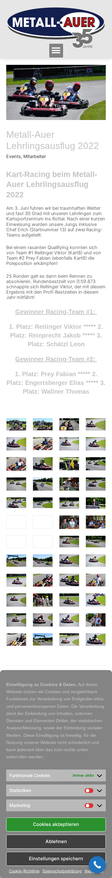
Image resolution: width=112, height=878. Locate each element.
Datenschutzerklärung (62, 871)
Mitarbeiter (34, 156)
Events (13, 156)
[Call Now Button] (97, 864)
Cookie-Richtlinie (24, 871)
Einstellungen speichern (56, 858)
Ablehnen (56, 841)
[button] (56, 50)
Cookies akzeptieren (56, 824)
